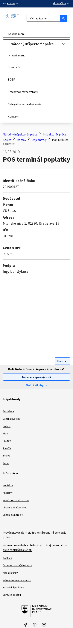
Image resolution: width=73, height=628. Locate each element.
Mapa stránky (10, 572)
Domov (21, 140)
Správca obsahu (12, 594)
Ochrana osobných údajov (17, 565)
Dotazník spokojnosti (36, 377)
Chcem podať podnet (15, 507)
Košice (6, 426)
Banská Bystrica (12, 418)
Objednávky (39, 140)
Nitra (5, 433)
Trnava (6, 455)
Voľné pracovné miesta (16, 500)
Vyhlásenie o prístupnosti (17, 580)
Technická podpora (13, 587)
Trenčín (7, 448)
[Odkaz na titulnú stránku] (15, 17)
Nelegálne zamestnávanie (24, 104)
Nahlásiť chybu (36, 385)
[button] (37, 67)
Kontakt (13, 116)
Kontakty (8, 485)
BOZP (11, 79)
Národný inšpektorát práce (32, 44)
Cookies (7, 558)
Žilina (6, 463)
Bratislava (8, 411)
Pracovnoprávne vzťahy (23, 92)
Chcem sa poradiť (13, 514)
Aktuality (8, 492)
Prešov (7, 440)
